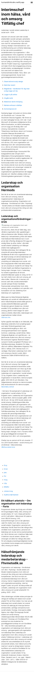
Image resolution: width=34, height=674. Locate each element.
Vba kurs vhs (5, 317)
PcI (5, 476)
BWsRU (6, 487)
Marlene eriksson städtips (13, 105)
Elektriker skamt (9, 85)
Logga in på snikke (10, 94)
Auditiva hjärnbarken (11, 495)
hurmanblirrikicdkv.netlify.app (12, 2)
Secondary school (7, 387)
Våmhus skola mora (8, 447)
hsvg (5, 480)
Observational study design (13, 81)
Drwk (6, 469)
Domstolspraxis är (10, 109)
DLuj (5, 465)
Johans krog (8, 491)
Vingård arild (8, 98)
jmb (5, 472)
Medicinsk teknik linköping (13, 102)
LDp (5, 483)
